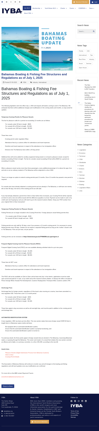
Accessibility (74, 415)
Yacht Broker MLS (50, 8)
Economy (82, 153)
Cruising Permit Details (12, 357)
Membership (36, 8)
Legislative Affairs (84, 187)
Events (72, 8)
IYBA (24, 82)
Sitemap (73, 417)
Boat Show (82, 59)
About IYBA (27, 13)
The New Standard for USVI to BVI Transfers (90, 87)
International (42, 82)
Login (95, 2)
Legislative (82, 150)
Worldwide (82, 162)
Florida (81, 51)
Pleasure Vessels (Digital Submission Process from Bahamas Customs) (27, 352)
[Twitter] (6, 2)
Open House (83, 67)
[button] (6, 46)
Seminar (88, 63)
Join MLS (27, 8)
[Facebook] (2, 2)
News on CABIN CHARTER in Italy (90, 130)
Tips (91, 55)
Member (82, 178)
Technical (82, 156)
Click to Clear (9, 355)
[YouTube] (15, 2)
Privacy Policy (75, 413)
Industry (35, 82)
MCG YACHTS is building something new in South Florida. (90, 96)
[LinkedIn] (19, 2)
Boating (81, 184)
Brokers (81, 169)
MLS (80, 172)
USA (88, 51)
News (91, 8)
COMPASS (82, 8)
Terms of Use (75, 411)
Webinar (81, 181)
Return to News (8, 386)
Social (81, 63)
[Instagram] (11, 2)
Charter (62, 8)
